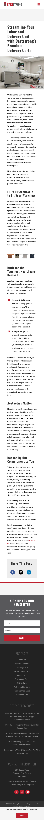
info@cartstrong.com (25, 784)
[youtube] (27, 792)
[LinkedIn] (29, 572)
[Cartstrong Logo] (13, 3)
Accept (22, 815)
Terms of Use (17, 806)
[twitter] (16, 792)
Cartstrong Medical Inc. (18, 804)
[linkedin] (22, 792)
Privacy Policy (26, 806)
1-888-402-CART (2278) (25, 781)
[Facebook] (13, 572)
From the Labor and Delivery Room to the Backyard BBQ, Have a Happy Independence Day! (22, 716)
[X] (21, 572)
